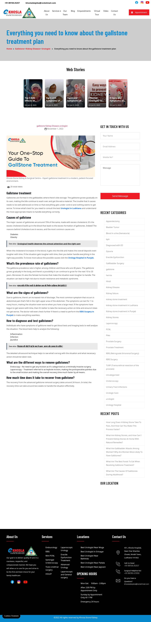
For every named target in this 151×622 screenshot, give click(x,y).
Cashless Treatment (11, 616)
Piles (108, 335)
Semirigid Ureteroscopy (52, 561)
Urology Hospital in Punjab (81, 257)
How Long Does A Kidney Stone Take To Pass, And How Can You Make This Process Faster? (123, 426)
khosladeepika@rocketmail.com (41, 3)
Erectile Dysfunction (115, 257)
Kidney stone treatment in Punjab (121, 311)
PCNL (108, 329)
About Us (46, 13)
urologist (46, 48)
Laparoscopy (111, 323)
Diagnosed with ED (114, 245)
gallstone (19, 48)
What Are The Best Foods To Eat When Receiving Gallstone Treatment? (123, 463)
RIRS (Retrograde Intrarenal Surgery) (122, 353)
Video (105, 11)
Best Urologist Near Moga (92, 547)
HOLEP (49, 574)
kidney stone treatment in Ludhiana (122, 305)
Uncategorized (112, 375)
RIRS (48, 551)
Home (9, 48)
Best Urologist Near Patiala (93, 562)
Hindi (108, 281)
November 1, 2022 (55, 128)
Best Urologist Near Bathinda (89, 557)
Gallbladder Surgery (115, 263)
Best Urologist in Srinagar (92, 551)
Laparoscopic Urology (67, 549)
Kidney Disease (33, 48)
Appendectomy (113, 221)
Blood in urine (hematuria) (118, 233)
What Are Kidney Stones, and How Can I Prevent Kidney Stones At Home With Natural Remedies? (123, 439)
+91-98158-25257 (12, 3)
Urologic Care (112, 393)
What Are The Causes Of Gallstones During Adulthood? (122, 473)
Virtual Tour (97, 13)
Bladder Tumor (112, 227)
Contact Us (114, 13)
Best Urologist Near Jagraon (93, 567)
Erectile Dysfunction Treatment (66, 557)
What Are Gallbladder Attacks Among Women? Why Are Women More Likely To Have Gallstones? (124, 452)
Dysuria (109, 251)
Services (55, 11)
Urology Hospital (113, 405)
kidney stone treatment (116, 299)
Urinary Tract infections (116, 387)
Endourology (51, 547)
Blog (73, 11)
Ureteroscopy (112, 381)
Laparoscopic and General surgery (67, 574)
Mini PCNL (50, 555)
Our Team (65, 13)
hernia (109, 275)
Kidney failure (112, 293)
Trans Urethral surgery (52, 568)
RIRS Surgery (112, 359)
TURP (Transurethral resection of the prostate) (122, 367)
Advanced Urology (65, 566)
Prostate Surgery (113, 341)
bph (108, 239)
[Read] (142, 2)
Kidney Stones (112, 317)
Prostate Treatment (115, 347)
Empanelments (84, 11)
